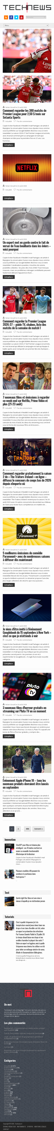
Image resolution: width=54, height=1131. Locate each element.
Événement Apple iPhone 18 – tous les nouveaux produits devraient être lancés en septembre (26, 783)
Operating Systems (11, 1099)
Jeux (5, 1090)
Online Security (10, 1097)
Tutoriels (7, 1113)
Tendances (8, 1109)
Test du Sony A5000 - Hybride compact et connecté (23, 1033)
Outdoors (7, 1101)
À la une (7, 1069)
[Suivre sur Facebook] (11, 17)
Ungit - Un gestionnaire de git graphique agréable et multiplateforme (23, 1038)
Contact (6, 1129)
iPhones (7, 1088)
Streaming (8, 1108)
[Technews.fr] (27, 12)
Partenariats (21, 1126)
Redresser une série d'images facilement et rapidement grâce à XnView (25, 1051)
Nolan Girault (10, 107)
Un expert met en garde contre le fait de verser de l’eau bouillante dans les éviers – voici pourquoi (27, 245)
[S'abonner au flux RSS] (6, 17)
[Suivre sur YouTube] (21, 17)
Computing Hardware (12, 1073)
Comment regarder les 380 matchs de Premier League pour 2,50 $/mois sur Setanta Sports (24, 113)
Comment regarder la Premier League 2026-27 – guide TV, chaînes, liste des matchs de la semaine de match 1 (24, 324)
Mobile (6, 1094)
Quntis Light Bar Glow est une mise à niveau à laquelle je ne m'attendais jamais (30, 899)
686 (27, 829)
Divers (6, 1078)
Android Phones (10, 1068)
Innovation (8, 1085)
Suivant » (38, 829)
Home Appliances (10, 1083)
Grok (6, 1082)
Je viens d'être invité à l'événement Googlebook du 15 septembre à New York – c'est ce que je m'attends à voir (27, 632)
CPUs (6, 1075)
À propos (7, 1047)
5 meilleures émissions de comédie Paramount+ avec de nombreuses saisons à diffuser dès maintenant (26, 556)
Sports (6, 1106)
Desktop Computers (11, 1076)
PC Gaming (8, 1102)
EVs (5, 1080)
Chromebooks (9, 1071)
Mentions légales (40, 1126)
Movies (6, 1095)
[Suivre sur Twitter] (16, 17)
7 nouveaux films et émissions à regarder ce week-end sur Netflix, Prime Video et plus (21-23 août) (26, 400)
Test (5, 1111)
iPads (6, 1087)
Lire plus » (8, 145)
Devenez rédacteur (9, 1126)
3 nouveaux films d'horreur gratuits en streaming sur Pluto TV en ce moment (24, 709)
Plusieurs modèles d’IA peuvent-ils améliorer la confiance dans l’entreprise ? (28, 873)
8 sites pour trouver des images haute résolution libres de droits (25, 1043)
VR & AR (7, 1114)
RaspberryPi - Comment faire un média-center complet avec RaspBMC (24, 1029)
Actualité (8, 121)
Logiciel (7, 1092)
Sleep (6, 1104)
